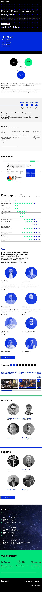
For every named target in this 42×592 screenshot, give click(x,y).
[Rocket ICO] (5, 1)
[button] (4, 172)
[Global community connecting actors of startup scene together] (23, 560)
